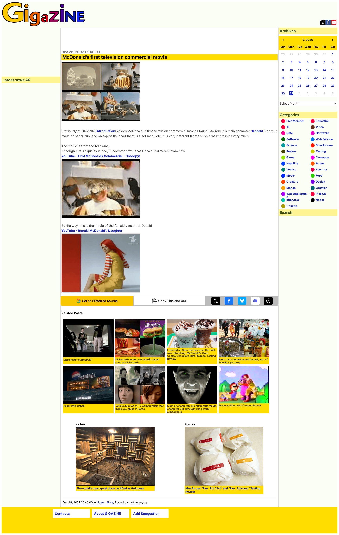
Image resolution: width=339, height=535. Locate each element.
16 (282, 77)
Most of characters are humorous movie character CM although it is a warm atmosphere (191, 408)
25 (299, 85)
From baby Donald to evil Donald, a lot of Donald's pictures (243, 361)
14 (324, 70)
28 (324, 85)
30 (283, 93)
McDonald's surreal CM (77, 359)
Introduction (105, 131)
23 (283, 85)
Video (100, 502)
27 (316, 85)
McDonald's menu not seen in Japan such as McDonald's (137, 361)
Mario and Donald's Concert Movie (240, 405)
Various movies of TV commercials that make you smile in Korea (139, 407)
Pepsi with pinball (73, 405)
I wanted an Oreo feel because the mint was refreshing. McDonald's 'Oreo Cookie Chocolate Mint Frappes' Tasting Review (191, 354)
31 (291, 93)
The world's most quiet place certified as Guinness (110, 488)
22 (332, 77)
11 (299, 70)
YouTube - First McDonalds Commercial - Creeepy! (100, 156)
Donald (257, 131)
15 (332, 70)
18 (299, 77)
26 (308, 85)
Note (110, 502)
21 (324, 77)
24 (291, 85)
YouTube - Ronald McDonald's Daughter (92, 231)
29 (332, 85)
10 (291, 70)
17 (291, 77)
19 (307, 77)
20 (316, 77)
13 (316, 70)
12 (307, 70)
